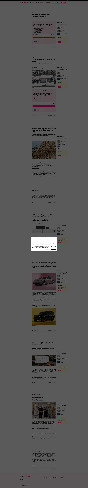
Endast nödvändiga (48, 249)
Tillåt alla (53, 249)
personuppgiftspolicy (38, 246)
